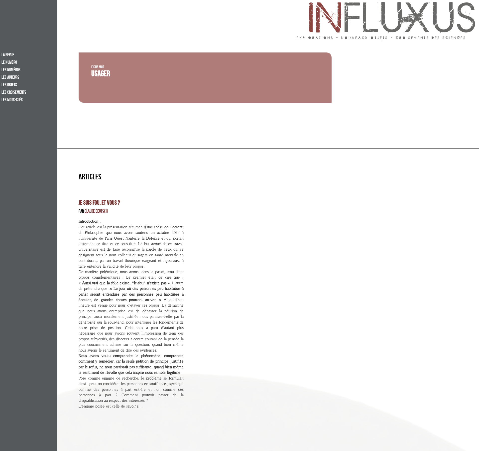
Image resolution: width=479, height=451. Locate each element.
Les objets (9, 85)
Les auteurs (10, 77)
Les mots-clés (12, 100)
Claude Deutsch (96, 212)
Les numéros (10, 70)
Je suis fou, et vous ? (99, 203)
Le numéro (9, 62)
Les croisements (13, 92)
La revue (7, 55)
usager (100, 75)
